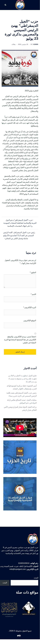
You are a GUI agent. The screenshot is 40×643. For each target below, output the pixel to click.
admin (35, 44)
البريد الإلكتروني (29, 307)
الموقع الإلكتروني (29, 320)
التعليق (33, 272)
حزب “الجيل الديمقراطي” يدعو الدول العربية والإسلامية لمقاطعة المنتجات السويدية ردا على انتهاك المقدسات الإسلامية (19, 223)
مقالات (13, 44)
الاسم (33, 294)
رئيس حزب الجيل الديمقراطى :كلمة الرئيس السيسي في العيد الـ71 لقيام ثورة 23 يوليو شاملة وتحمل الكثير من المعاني (19, 235)
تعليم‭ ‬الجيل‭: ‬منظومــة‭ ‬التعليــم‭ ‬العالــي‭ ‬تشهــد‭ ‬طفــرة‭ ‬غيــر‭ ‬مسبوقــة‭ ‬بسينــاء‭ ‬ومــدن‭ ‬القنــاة (22, 379)
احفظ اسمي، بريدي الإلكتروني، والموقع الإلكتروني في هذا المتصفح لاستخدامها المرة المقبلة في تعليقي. (20, 340)
